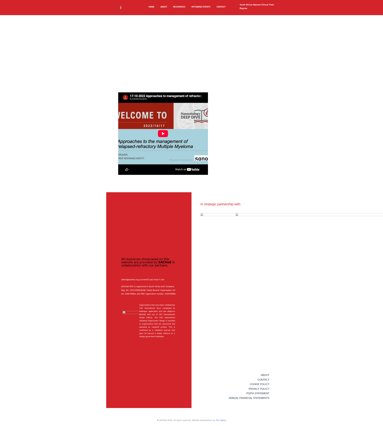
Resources (179, 7)
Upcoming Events (201, 7)
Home (151, 7)
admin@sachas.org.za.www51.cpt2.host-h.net (142, 279)
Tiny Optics (221, 420)
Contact (221, 7)
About (163, 7)
